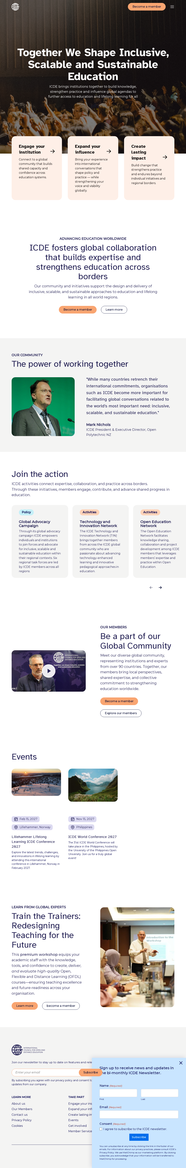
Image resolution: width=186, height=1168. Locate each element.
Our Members (22, 1109)
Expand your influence (85, 1109)
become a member (61, 1006)
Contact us (19, 1114)
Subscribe (90, 1072)
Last (143, 1099)
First (102, 1099)
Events (73, 1120)
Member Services (80, 1131)
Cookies (17, 1126)
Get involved (77, 1126)
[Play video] (49, 671)
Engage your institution (85, 1103)
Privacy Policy (22, 1120)
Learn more (114, 309)
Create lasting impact (83, 1114)
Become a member (146, 6)
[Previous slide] (151, 587)
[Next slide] (160, 587)
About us (18, 1103)
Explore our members (121, 713)
